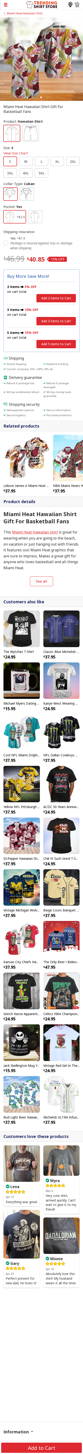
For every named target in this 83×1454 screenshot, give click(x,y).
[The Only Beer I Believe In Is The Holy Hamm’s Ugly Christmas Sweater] (61, 938)
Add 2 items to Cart (56, 298)
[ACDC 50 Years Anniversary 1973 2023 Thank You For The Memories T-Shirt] (61, 783)
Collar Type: (19, 183)
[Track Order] (70, 4)
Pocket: (12, 206)
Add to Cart (41, 1447)
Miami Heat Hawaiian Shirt (24, 13)
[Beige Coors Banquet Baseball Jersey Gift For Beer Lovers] (61, 887)
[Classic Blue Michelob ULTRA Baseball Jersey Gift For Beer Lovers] (61, 628)
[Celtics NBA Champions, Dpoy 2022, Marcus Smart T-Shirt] (61, 990)
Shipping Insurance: (19, 231)
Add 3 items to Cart (56, 321)
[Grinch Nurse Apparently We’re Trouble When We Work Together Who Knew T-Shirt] (21, 990)
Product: (23, 121)
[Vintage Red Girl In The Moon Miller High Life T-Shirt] (61, 1042)
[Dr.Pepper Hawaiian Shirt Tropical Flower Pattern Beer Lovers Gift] (21, 835)
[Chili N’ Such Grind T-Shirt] (61, 835)
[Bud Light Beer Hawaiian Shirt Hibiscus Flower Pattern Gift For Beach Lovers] (21, 1093)
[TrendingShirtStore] (41, 4)
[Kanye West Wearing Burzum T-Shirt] (61, 680)
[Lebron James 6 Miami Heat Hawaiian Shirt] (26, 457)
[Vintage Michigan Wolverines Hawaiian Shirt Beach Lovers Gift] (21, 887)
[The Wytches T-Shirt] (21, 628)
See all (41, 581)
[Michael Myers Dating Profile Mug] (21, 680)
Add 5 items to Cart (56, 344)
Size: (15, 150)
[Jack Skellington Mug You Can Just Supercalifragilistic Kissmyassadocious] (21, 1042)
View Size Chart (15, 153)
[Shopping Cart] (77, 4)
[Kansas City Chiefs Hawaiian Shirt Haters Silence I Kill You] (21, 938)
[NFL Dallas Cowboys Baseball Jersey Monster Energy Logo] (61, 732)
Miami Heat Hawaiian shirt (35, 532)
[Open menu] (12, 4)
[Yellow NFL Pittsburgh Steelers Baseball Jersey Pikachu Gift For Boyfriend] (21, 783)
